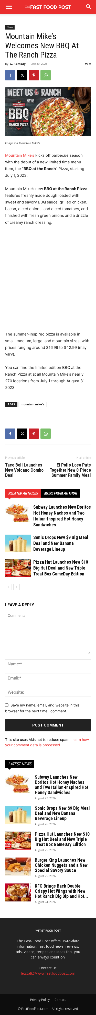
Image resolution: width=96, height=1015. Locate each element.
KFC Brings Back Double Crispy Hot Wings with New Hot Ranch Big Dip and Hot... (61, 891)
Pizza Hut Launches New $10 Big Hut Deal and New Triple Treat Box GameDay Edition (60, 567)
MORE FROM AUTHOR (60, 493)
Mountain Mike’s (19, 155)
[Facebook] (10, 75)
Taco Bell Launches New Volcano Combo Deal (24, 470)
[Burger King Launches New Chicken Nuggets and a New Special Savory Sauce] (18, 867)
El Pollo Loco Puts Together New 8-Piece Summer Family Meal (70, 470)
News (10, 27)
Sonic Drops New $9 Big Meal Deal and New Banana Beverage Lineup (60, 543)
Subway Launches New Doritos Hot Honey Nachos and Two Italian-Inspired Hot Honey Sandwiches (61, 784)
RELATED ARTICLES (23, 493)
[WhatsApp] (45, 75)
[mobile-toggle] (9, 7)
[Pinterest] (34, 75)
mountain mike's (32, 404)
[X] (22, 75)
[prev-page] (8, 587)
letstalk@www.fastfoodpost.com (48, 973)
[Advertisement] (48, 280)
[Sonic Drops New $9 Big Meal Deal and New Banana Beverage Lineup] (18, 543)
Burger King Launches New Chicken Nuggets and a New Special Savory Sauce (61, 865)
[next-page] (16, 587)
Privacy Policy (40, 1000)
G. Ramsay (18, 64)
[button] (89, 7)
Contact (60, 1000)
